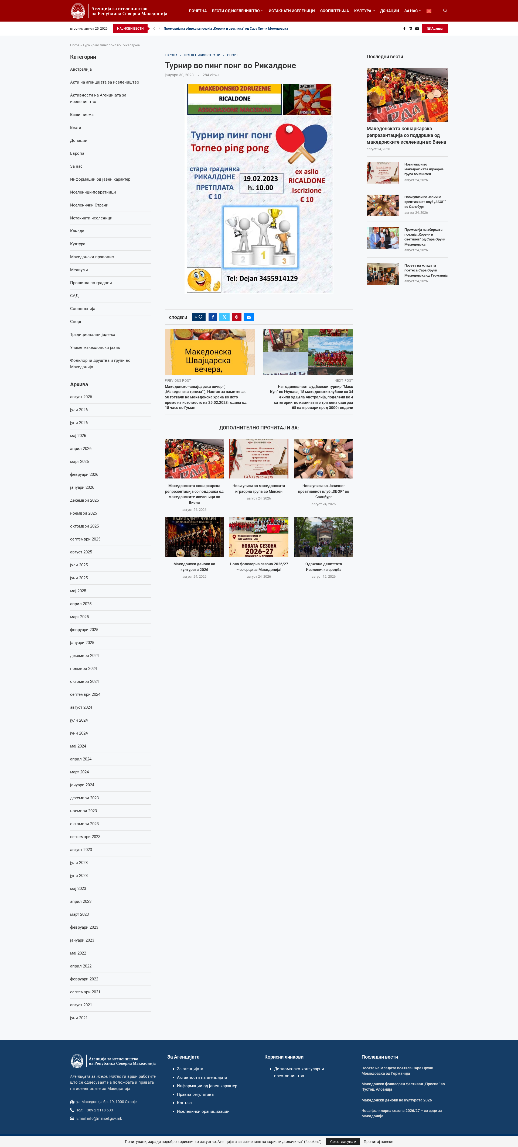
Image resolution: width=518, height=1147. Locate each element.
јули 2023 (79, 862)
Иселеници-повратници (93, 192)
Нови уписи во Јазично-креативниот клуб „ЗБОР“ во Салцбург (323, 491)
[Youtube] (417, 28)
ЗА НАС (411, 11)
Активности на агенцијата (202, 1077)
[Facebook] (404, 28)
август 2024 (81, 707)
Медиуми (79, 269)
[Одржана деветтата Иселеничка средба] (323, 537)
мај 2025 (78, 590)
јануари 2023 (82, 940)
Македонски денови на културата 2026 (397, 1100)
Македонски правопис (92, 256)
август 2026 (81, 396)
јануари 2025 (82, 642)
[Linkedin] (410, 28)
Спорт (75, 321)
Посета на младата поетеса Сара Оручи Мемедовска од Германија (426, 270)
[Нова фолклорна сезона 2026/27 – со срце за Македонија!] (258, 537)
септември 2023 (85, 836)
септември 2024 (85, 694)
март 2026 (79, 461)
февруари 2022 (84, 979)
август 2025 (81, 552)
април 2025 (80, 603)
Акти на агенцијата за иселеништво (104, 82)
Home (74, 45)
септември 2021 (85, 992)
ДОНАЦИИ (389, 11)
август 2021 (81, 1005)
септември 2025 (85, 539)
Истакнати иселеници (91, 218)
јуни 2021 (79, 1017)
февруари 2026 (84, 474)
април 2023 (80, 901)
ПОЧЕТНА (198, 11)
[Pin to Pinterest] (236, 317)
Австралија (81, 69)
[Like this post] (200, 317)
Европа (77, 153)
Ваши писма (82, 114)
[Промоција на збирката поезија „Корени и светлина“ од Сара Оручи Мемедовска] (383, 238)
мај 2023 (78, 888)
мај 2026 (78, 435)
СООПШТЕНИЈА (334, 11)
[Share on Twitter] (224, 317)
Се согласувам (343, 1141)
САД (74, 295)
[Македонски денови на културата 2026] (194, 537)
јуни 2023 (79, 875)
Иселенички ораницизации (203, 1111)
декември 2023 (84, 797)
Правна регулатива (195, 1094)
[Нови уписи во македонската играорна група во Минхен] (258, 458)
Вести (75, 127)
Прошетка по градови (91, 282)
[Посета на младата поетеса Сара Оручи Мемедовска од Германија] (383, 274)
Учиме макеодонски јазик (95, 347)
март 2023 (79, 914)
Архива (436, 28)
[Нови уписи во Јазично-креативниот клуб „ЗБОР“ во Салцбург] (323, 458)
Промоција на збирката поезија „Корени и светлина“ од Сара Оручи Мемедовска (226, 28)
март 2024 (79, 772)
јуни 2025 (79, 578)
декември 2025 (84, 500)
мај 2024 (78, 746)
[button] (154, 28)
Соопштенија (82, 308)
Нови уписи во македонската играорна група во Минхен (424, 169)
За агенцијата (190, 1068)
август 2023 (81, 849)
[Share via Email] (249, 317)
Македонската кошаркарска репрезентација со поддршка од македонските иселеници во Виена (406, 135)
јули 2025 (79, 565)
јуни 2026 (79, 422)
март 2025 (79, 616)
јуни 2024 (79, 733)
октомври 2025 (84, 526)
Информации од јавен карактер (100, 179)
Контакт (185, 1102)
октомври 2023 (84, 823)
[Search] (445, 11)
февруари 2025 (84, 629)
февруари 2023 (84, 927)
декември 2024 (84, 655)
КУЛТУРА (362, 11)
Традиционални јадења (92, 334)
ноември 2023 (83, 810)
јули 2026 (79, 409)
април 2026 (80, 448)
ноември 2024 (83, 668)
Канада (77, 231)
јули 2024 (79, 720)
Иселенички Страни (89, 205)
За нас (76, 166)
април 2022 (80, 966)
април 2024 (80, 759)
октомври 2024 (84, 681)
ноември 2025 (83, 513)
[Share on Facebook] (213, 317)
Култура (77, 244)
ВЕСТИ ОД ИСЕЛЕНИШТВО (236, 11)
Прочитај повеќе (378, 1141)
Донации (78, 140)
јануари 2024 (82, 785)
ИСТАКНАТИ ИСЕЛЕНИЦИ (292, 11)
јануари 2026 (82, 487)
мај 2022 (78, 953)
